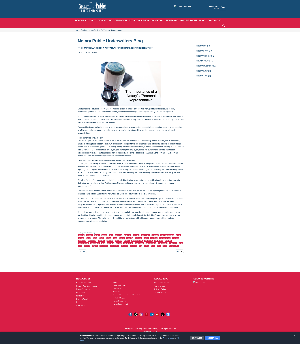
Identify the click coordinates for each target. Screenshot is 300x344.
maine (146, 238)
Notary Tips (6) (203, 75)
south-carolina (151, 243)
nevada (126, 240)
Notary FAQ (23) (204, 51)
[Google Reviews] (168, 314)
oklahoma (110, 243)
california (127, 235)
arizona (104, 235)
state (111, 235)
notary (146, 246)
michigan (176, 238)
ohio (103, 243)
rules (158, 246)
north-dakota (95, 243)
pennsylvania (128, 243)
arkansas (118, 235)
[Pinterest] (146, 314)
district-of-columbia (167, 235)
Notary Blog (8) (203, 45)
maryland (154, 238)
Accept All (213, 338)
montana (110, 240)
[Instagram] (141, 314)
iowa (115, 238)
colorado (136, 235)
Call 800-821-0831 (150, 331)
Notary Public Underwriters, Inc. (149, 329)
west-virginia (114, 246)
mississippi (92, 240)
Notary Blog (91, 233)
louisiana (138, 238)
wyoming (134, 246)
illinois (101, 238)
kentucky (130, 238)
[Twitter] (136, 314)
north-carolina (83, 243)
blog (140, 246)
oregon (118, 243)
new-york (168, 240)
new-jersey (148, 240)
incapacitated (173, 246)
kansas (121, 238)
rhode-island (139, 243)
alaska (97, 235)
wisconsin (124, 246)
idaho (95, 238)
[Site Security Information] (199, 282)
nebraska (118, 240)
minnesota (82, 240)
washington (104, 246)
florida (178, 235)
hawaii (88, 238)
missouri (101, 240)
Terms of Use (168, 338)
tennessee (173, 243)
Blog (76, 30)
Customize (197, 338)
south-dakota (162, 243)
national (81, 235)
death (165, 246)
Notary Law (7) (203, 71)
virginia (94, 246)
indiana (108, 238)
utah (80, 246)
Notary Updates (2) (205, 56)
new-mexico (159, 240)
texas (181, 243)
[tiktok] (163, 314)
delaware (155, 235)
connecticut (145, 235)
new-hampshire (137, 240)
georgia (81, 238)
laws (152, 246)
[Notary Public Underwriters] (90, 9)
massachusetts (165, 238)
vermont (87, 246)
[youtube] (157, 314)
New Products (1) (205, 60)
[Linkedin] (152, 314)
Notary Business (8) (206, 66)
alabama (89, 235)
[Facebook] (130, 314)
